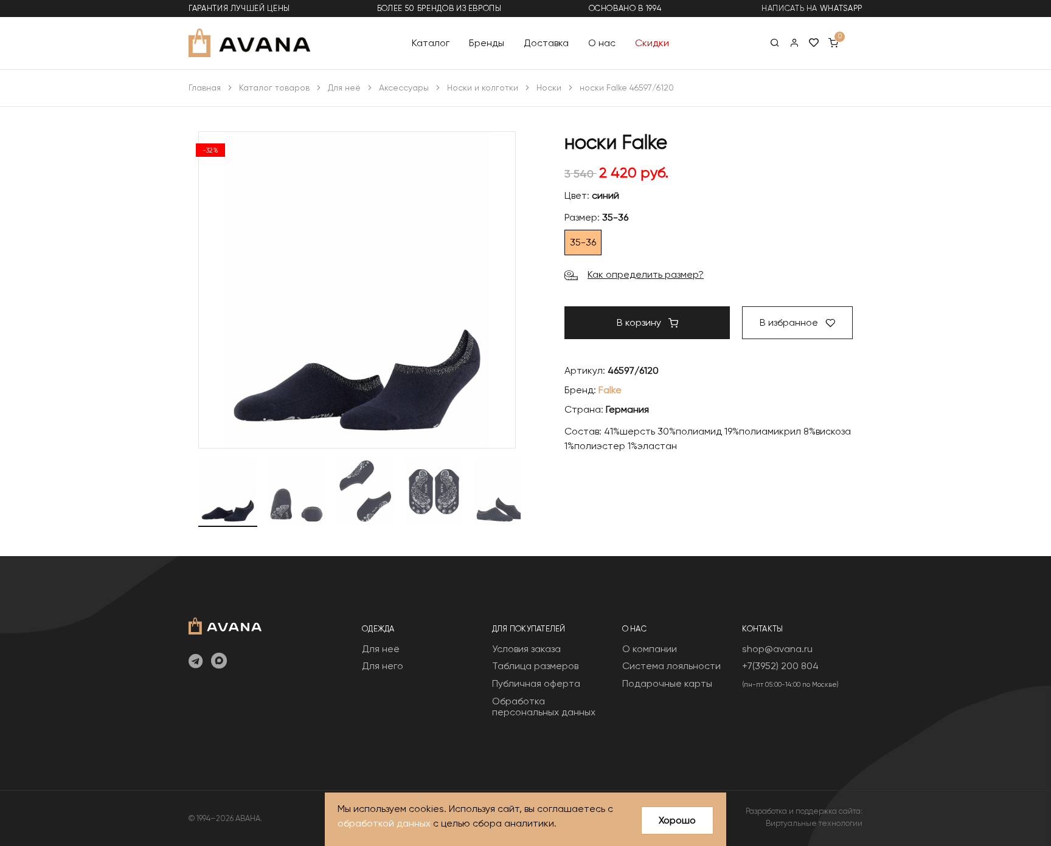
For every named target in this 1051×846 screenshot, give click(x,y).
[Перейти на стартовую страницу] (249, 43)
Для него (382, 666)
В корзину (640, 322)
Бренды (486, 42)
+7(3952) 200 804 (780, 666)
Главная (205, 87)
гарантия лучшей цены (239, 8)
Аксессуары (404, 87)
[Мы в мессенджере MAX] (219, 661)
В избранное (790, 322)
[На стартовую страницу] (225, 624)
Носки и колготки (482, 87)
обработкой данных (384, 823)
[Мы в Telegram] (196, 661)
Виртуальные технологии (814, 823)
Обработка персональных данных (543, 706)
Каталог (430, 42)
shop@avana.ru (777, 649)
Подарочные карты (667, 683)
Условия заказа (526, 649)
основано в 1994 (625, 8)
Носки (548, 87)
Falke (610, 390)
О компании (649, 649)
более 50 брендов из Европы (439, 8)
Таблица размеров (535, 666)
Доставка (546, 42)
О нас (602, 42)
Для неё (344, 87)
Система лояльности (671, 666)
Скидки (652, 42)
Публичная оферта (536, 683)
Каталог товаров (274, 87)
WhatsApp (841, 8)
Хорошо (677, 820)
